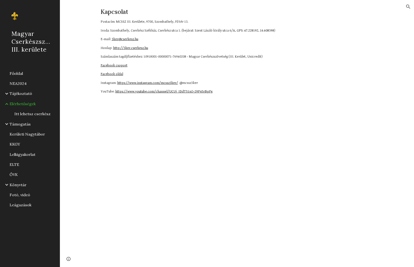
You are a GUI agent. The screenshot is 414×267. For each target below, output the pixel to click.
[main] (237, 55)
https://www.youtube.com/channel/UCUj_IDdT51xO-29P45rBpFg (164, 91)
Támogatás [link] (20, 124)
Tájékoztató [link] (21, 93)
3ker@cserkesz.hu (125, 39)
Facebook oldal (112, 74)
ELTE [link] (14, 164)
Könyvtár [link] (18, 184)
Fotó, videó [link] (20, 194)
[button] (408, 6)
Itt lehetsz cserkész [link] (32, 113)
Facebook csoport (114, 65)
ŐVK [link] (14, 174)
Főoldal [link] (16, 73)
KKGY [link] (15, 144)
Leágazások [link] (20, 204)
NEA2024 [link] (18, 83)
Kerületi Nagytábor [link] (27, 134)
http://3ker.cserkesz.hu (130, 48)
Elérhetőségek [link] (23, 103)
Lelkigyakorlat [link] (22, 154)
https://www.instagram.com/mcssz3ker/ (147, 83)
